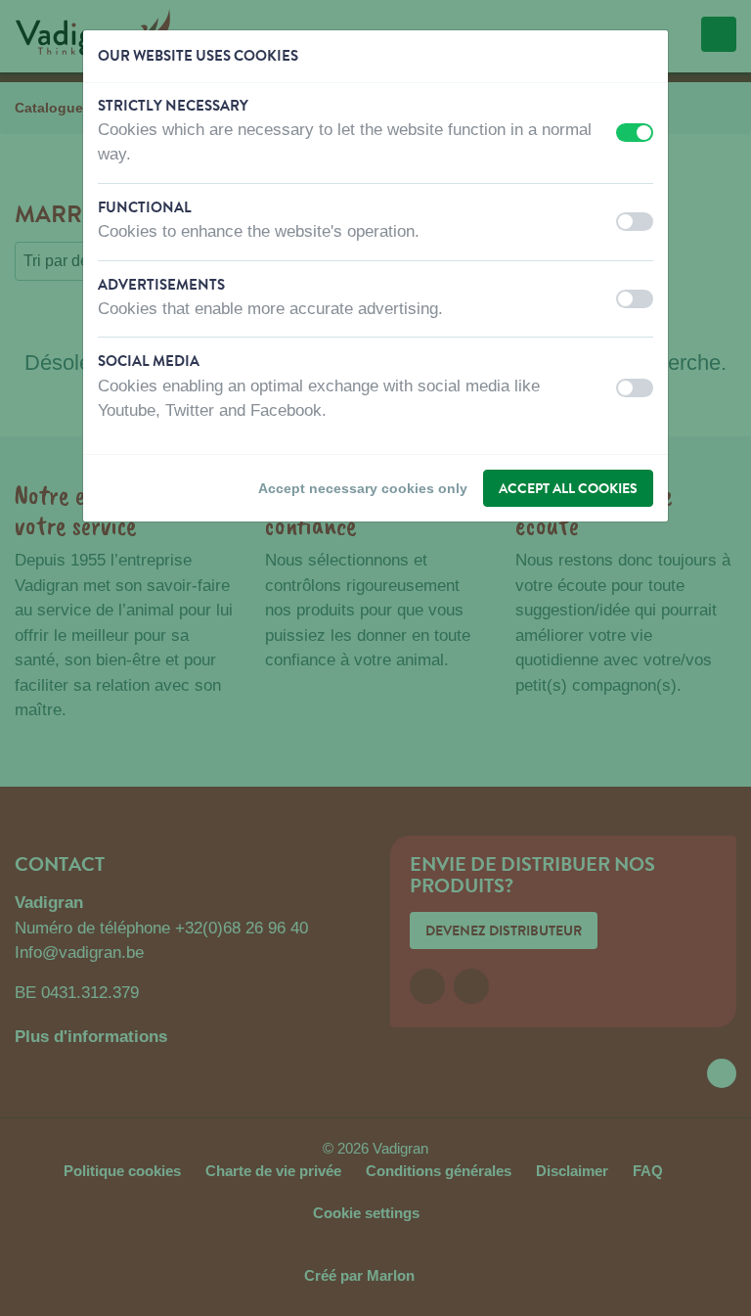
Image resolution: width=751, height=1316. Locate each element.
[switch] (634, 132)
